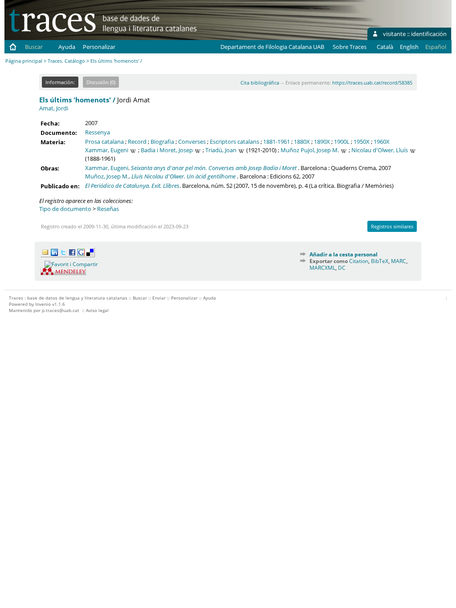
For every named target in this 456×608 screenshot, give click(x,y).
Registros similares (392, 226)
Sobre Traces (349, 47)
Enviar (159, 298)
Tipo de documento (65, 209)
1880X (302, 142)
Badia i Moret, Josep (167, 150)
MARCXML (322, 267)
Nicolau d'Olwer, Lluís (379, 150)
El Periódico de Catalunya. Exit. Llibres (132, 186)
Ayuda (66, 47)
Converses (192, 142)
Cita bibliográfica (259, 82)
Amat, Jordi (53, 108)
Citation (358, 261)
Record (137, 142)
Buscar (34, 47)
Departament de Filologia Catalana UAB (272, 47)
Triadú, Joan (220, 150)
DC (342, 267)
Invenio (43, 304)
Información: (60, 82)
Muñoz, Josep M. (107, 176)
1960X (382, 142)
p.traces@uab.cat (60, 310)
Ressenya (97, 132)
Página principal (23, 60)
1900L (342, 142)
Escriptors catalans (234, 142)
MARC (398, 261)
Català (385, 47)
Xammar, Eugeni (106, 150)
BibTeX (379, 261)
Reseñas (108, 209)
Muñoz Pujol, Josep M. (310, 150)
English (409, 47)
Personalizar (99, 47)
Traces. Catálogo (66, 60)
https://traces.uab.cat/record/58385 (372, 82)
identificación (429, 34)
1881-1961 (276, 142)
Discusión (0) (100, 82)
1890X (322, 142)
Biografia (162, 142)
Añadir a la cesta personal (343, 254)
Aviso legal (97, 310)
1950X (362, 142)
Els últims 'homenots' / (77, 99)
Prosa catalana (104, 142)
